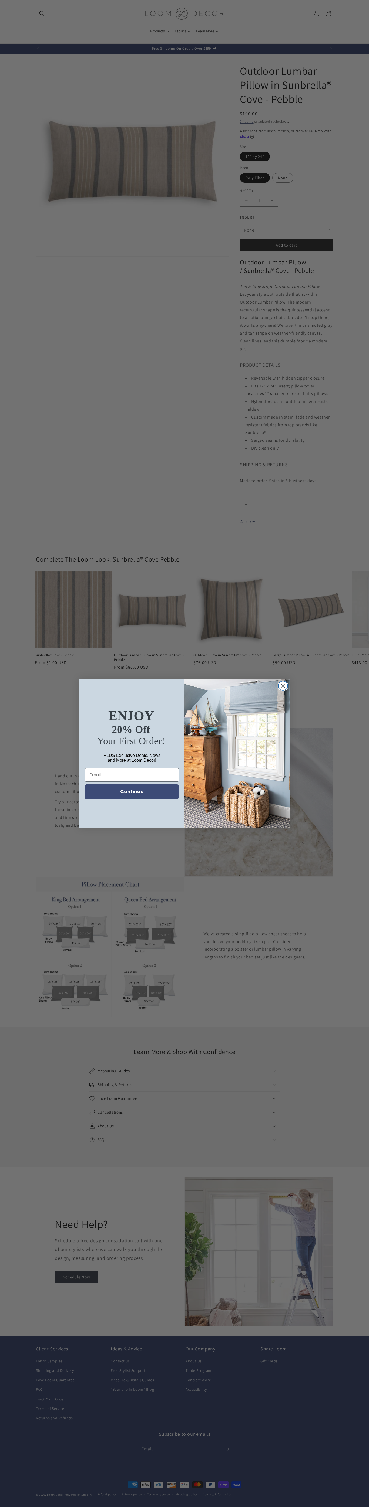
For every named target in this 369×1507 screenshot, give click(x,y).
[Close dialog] (283, 685)
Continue (132, 791)
